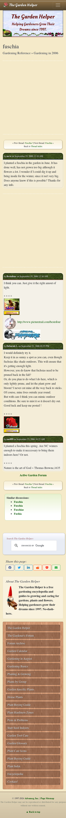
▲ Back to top (33, 811)
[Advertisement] (33, 97)
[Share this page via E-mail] (56, 567)
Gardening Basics (18, 666)
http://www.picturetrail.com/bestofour (38, 321)
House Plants (15, 697)
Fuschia (48, 142)
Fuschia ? (29, 142)
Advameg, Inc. (32, 798)
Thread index (36, 146)
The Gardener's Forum (21, 635)
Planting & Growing (19, 674)
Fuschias (19, 510)
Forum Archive (16, 643)
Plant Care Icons (17, 751)
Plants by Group (17, 682)
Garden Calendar (17, 651)
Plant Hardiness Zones (21, 712)
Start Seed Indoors (18, 728)
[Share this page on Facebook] (10, 567)
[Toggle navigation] (58, 5)
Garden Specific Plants (21, 689)
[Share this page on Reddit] (37, 567)
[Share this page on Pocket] (47, 567)
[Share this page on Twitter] (19, 567)
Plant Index (14, 766)
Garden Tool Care (18, 735)
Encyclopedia (15, 774)
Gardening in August (20, 658)
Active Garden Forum (33, 475)
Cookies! (13, 781)
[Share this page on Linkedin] (28, 567)
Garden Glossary (17, 743)
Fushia (18, 514)
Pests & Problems (18, 720)
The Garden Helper (22, 5)
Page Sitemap (47, 798)
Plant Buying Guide (19, 705)
